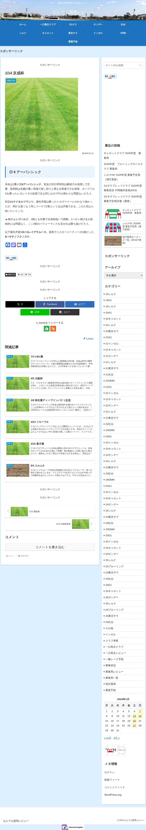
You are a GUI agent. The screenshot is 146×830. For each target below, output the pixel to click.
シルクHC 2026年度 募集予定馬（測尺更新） (122, 177)
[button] (65, 312)
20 (134, 720)
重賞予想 (11, 275)
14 (140, 716)
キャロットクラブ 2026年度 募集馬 (122, 155)
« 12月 (107, 738)
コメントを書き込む (50, 547)
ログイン (109, 772)
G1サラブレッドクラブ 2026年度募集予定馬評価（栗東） (123, 199)
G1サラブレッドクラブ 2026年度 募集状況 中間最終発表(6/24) (123, 188)
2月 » (116, 738)
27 (134, 725)
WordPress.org (112, 794)
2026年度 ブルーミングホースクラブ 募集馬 (123, 166)
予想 (29, 275)
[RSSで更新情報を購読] (53, 328)
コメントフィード (114, 787)
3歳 (21, 275)
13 (134, 716)
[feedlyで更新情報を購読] (46, 328)
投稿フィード (112, 779)
